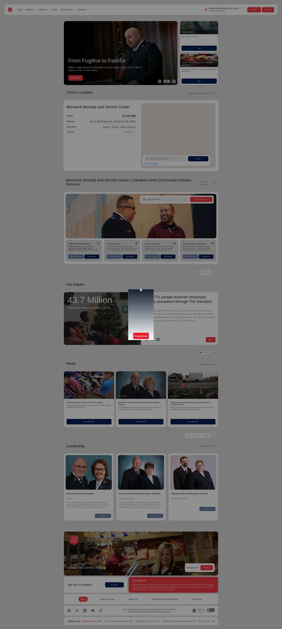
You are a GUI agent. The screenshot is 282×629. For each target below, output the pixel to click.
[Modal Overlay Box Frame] (141, 314)
